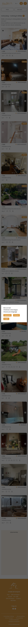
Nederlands (7, 315)
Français (16, 315)
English (6, 319)
